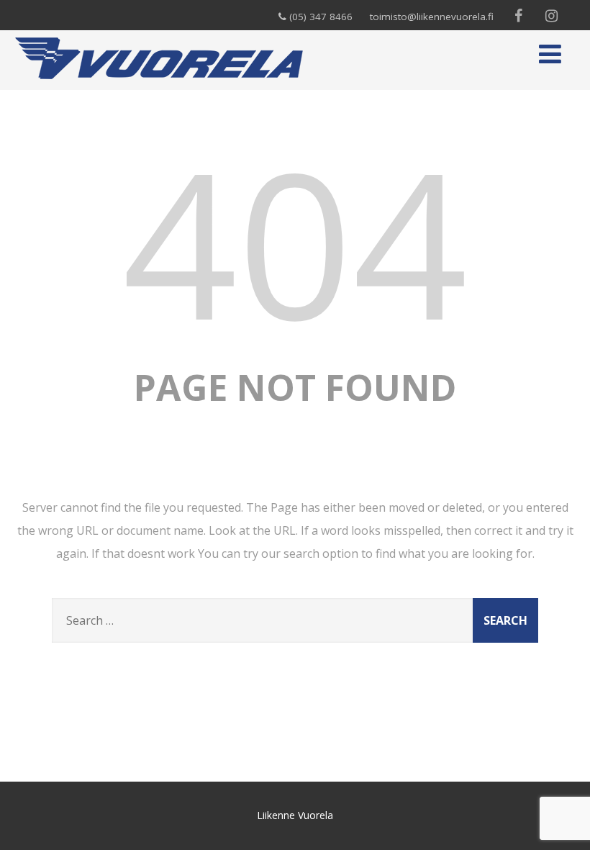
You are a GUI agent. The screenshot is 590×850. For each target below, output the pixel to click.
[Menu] (550, 53)
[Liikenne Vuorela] (159, 82)
